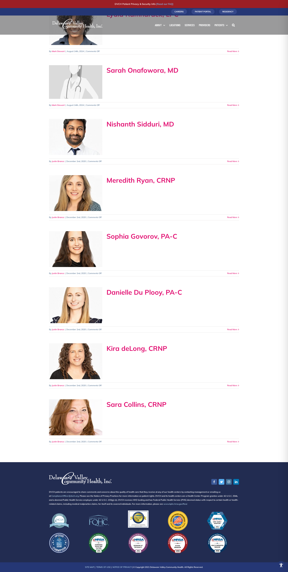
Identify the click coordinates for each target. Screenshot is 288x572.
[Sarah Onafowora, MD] (75, 82)
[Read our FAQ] (164, 4)
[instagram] (229, 482)
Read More (232, 51)
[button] (233, 25)
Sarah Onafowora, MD (142, 70)
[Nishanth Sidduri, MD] (75, 137)
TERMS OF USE (103, 567)
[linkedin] (236, 482)
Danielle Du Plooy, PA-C (144, 292)
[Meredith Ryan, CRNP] (75, 193)
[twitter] (221, 482)
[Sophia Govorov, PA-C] (75, 249)
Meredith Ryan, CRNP (140, 180)
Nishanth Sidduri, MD (140, 124)
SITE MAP (89, 567)
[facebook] (214, 482)
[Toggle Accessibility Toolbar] (281, 565)
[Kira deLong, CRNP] (75, 361)
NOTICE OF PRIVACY (122, 567)
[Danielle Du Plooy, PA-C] (75, 305)
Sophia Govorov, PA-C (141, 236)
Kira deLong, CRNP (136, 348)
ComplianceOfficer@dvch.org (65, 496)
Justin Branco (58, 161)
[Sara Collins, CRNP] (75, 417)
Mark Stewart (58, 51)
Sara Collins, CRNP (136, 404)
